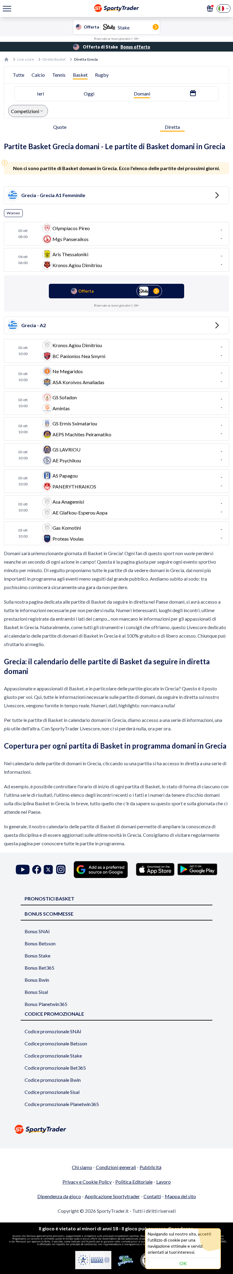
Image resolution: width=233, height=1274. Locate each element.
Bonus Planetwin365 (46, 1004)
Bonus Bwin (37, 980)
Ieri (40, 93)
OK (183, 1263)
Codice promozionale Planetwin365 (62, 1104)
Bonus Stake (37, 955)
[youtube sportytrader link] (23, 869)
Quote (59, 127)
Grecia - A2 (33, 325)
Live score (25, 59)
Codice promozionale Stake (53, 1055)
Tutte (18, 75)
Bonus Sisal (36, 992)
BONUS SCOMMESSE (49, 914)
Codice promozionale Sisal (52, 1092)
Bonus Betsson (40, 943)
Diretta (172, 127)
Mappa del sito (180, 1196)
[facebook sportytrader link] (36, 869)
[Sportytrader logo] (116, 1129)
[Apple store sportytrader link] (155, 869)
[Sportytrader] (6, 59)
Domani (142, 93)
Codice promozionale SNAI (53, 1031)
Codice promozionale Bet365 (55, 1068)
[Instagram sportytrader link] (60, 869)
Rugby (102, 75)
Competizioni (25, 111)
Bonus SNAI (37, 931)
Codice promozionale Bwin (53, 1080)
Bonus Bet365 (39, 968)
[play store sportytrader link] (197, 869)
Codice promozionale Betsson (56, 1043)
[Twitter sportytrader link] (48, 869)
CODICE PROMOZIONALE (54, 1014)
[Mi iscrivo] (210, 8)
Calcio (38, 75)
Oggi (89, 93)
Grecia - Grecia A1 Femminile (53, 195)
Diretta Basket (54, 59)
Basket (80, 75)
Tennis (59, 75)
